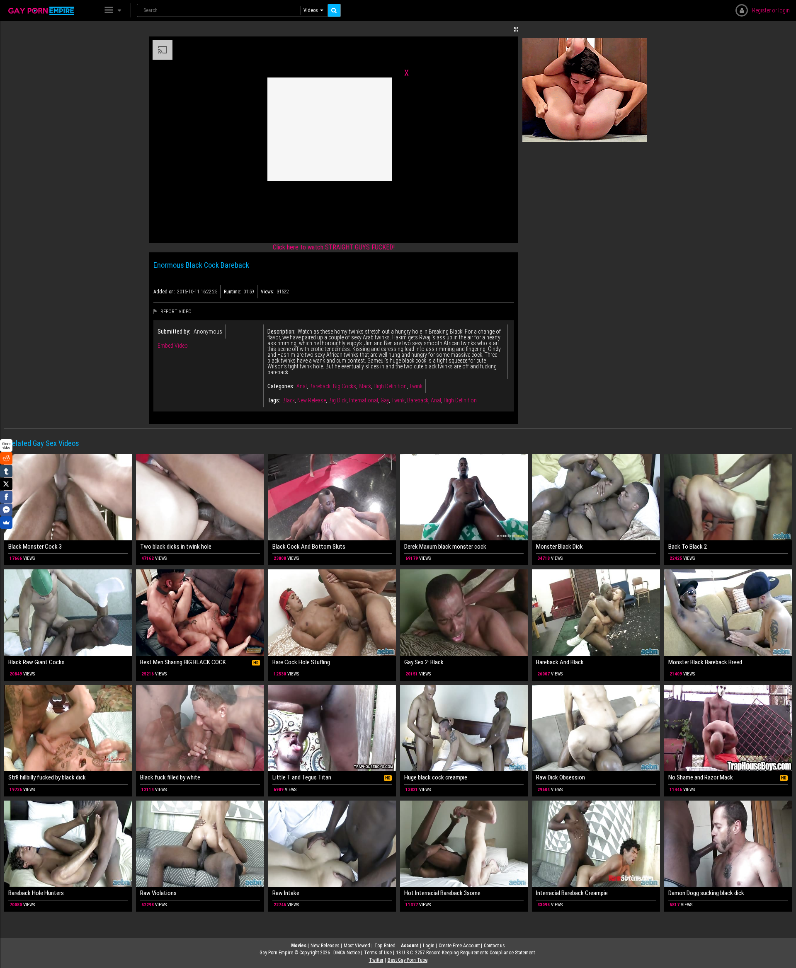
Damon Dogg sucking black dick (706, 893)
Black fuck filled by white (170, 777)
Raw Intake (285, 893)
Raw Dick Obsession (560, 777)
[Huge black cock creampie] (464, 728)
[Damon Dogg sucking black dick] (728, 844)
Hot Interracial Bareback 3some (442, 893)
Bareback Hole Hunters (36, 893)
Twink (415, 386)
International (363, 400)
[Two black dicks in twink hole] (200, 497)
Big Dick (337, 400)
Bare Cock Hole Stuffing (301, 662)
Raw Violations (158, 893)
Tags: (273, 400)
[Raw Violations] (200, 844)
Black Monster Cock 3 (35, 546)
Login (428, 946)
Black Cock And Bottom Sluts (308, 546)
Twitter (376, 960)
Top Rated (385, 946)
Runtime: (232, 291)
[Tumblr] (6, 471)
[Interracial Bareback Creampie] (596, 844)
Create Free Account (459, 946)
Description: (281, 331)
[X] (6, 484)
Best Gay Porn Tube (407, 960)
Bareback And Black (560, 662)
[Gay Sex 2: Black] (464, 612)
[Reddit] (6, 458)
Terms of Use (378, 953)
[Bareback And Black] (596, 612)
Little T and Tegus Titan (301, 777)
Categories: (280, 386)
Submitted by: (174, 331)
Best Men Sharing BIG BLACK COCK (183, 662)
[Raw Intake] (332, 844)
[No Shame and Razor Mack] (728, 728)
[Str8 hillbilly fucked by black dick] (68, 728)
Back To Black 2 (687, 546)
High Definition (390, 386)
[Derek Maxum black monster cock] (464, 497)
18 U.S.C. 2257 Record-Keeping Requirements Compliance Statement (465, 953)
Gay (385, 400)
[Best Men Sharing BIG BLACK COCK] (200, 612)
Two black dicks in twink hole (175, 546)
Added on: (164, 291)
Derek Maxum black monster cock (445, 546)
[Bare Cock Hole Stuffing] (332, 612)
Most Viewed (357, 946)
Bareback (319, 386)
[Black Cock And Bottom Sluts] (332, 497)
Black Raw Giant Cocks (36, 662)
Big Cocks (344, 386)
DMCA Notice (346, 953)
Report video (175, 312)
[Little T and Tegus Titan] (332, 728)
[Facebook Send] (6, 509)
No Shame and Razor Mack (700, 777)
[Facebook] (6, 497)
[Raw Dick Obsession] (596, 728)
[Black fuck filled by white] (200, 728)
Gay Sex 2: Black (424, 662)
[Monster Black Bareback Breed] (728, 612)
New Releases (325, 946)
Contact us (494, 946)
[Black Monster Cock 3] (68, 497)
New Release (311, 400)
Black (365, 386)
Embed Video (173, 345)
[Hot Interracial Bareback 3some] (464, 844)
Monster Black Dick (559, 546)
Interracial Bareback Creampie (572, 893)
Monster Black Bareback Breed (705, 662)
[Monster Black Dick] (596, 497)
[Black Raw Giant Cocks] (68, 612)
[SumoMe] (6, 522)
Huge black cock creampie (435, 777)
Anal (301, 386)
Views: (267, 291)
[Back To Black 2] (728, 497)
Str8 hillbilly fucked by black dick (47, 777)
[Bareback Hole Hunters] (68, 844)
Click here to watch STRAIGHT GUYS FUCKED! (334, 247)
